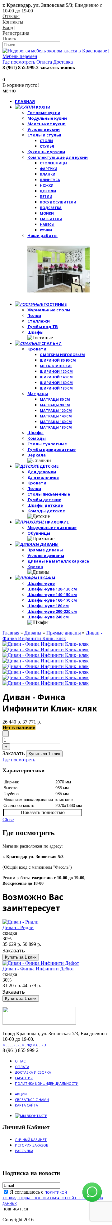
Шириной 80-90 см (58, 360)
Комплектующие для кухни (57, 157)
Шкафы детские (45, 505)
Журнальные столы (48, 310)
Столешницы (53, 163)
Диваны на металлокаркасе (58, 561)
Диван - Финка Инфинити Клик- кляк (52, 635)
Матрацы (37, 393)
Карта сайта (26, 1105)
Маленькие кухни (46, 124)
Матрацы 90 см (55, 405)
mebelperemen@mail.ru (24, 1045)
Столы (46, 140)
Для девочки (41, 471)
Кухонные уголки (46, 151)
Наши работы (42, 235)
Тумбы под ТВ (42, 326)
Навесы (47, 224)
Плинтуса (50, 179)
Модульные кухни (47, 118)
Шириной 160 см (56, 382)
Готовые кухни (43, 112)
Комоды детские (46, 511)
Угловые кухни (43, 129)
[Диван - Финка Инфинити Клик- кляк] (45, 644)
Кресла (35, 566)
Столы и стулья (44, 135)
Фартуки (48, 168)
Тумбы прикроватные (51, 449)
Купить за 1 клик (44, 753)
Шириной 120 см (56, 371)
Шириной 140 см (56, 377)
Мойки (47, 213)
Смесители (51, 218)
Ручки (46, 230)
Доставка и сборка (33, 1072)
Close (8, 819)
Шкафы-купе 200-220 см (52, 611)
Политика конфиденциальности (46, 1083)
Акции (21, 1094)
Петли (46, 196)
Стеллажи (38, 321)
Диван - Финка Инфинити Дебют (38, 968)
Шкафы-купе (41, 583)
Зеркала (36, 455)
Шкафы (35, 332)
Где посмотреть (18, 759)
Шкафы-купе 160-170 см (52, 600)
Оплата (22, 1066)
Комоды (36, 438)
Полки (34, 315)
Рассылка (24, 1150)
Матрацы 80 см (55, 399)
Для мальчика (43, 477)
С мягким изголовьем (62, 354)
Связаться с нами (32, 1099)
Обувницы (38, 533)
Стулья (47, 146)
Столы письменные (48, 494)
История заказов (31, 1145)
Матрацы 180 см (56, 427)
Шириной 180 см (56, 388)
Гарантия (24, 1078)
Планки (47, 174)
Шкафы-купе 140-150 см (52, 594)
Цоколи (48, 191)
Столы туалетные (47, 444)
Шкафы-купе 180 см (48, 605)
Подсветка (51, 207)
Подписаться (15, 1209)
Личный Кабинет (31, 1139)
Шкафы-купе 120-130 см (52, 589)
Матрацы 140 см (56, 416)
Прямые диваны (45, 550)
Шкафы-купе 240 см (48, 617)
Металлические (56, 365)
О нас (20, 1061)
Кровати (36, 349)
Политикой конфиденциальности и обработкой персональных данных (52, 1198)
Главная (11, 632)
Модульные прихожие (52, 527)
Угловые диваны (45, 555)
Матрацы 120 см (56, 410)
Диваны (33, 632)
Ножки (47, 185)
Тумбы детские (44, 499)
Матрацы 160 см (56, 421)
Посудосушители (58, 202)
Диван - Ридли (18, 927)
